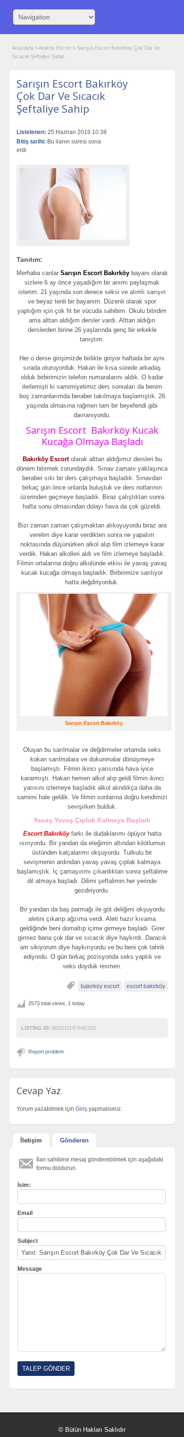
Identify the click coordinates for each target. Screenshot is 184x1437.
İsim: (24, 1185)
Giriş (82, 1109)
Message (29, 1269)
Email (25, 1213)
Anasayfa (22, 48)
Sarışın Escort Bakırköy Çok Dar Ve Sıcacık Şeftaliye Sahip (72, 96)
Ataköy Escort (55, 48)
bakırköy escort (100, 986)
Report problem (46, 1051)
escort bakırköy (145, 986)
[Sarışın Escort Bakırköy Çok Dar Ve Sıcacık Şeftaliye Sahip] (73, 204)
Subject (27, 1241)
